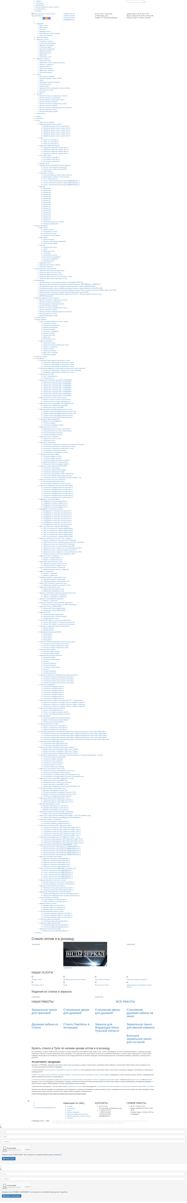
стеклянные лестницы (57, 1075)
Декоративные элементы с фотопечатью (56, 177)
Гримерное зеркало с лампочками (54, 579)
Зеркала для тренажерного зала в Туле (52, 769)
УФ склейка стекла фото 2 (51, 159)
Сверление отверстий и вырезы (49, 82)
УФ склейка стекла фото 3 (51, 161)
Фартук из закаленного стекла (49, 724)
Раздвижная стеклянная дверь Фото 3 (55, 505)
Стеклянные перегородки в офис (53, 472)
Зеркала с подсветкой (46, 64)
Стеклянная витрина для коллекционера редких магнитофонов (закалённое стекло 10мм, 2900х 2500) (72, 731)
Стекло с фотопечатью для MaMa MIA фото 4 (58, 876)
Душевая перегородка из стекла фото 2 (56, 808)
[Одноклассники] (46, 18)
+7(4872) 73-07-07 (69, 14)
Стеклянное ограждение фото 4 (53, 690)
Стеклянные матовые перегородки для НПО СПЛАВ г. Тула (62, 478)
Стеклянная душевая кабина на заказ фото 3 (57, 917)
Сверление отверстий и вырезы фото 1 (55, 147)
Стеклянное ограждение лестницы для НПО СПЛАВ (56, 485)
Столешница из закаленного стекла (54, 450)
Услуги (39, 74)
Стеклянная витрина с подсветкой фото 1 (56, 821)
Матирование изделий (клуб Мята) (50, 632)
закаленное (77, 1070)
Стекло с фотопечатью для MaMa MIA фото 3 (58, 874)
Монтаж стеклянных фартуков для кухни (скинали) (55, 107)
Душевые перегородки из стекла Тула (55, 790)
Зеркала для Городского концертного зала (53, 583)
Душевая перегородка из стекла (49, 804)
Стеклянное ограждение (47, 685)
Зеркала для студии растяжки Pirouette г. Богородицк (56, 811)
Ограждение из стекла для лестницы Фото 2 (57, 513)
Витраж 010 (47, 206)
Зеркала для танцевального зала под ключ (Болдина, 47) (61, 786)
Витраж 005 (47, 196)
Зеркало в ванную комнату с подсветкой (52, 567)
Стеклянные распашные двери (49, 454)
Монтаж (39, 94)
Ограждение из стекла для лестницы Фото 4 (57, 517)
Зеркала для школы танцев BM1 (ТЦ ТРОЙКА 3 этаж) (56, 403)
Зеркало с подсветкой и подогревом (54, 595)
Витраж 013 (47, 212)
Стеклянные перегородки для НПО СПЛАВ (53, 466)
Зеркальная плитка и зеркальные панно (52, 62)
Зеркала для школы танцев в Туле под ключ (57, 782)
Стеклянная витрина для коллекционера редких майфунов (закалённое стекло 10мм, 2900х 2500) (74, 733)
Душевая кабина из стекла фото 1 (54, 905)
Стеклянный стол (48, 378)
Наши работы (40, 113)
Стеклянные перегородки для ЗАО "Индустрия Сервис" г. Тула (59, 837)
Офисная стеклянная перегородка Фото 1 (56, 858)
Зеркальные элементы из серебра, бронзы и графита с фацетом (64, 702)
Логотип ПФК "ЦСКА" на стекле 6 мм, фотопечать (55, 620)
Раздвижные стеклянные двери (49, 499)
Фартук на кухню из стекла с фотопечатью (53, 397)
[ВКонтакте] (44, 18)
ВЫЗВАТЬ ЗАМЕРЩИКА (12, 1196)
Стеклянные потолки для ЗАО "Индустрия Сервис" (55, 825)
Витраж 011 (47, 208)
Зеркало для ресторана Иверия (53, 722)
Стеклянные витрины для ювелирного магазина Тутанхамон (58, 675)
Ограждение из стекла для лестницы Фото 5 (57, 519)
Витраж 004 (47, 194)
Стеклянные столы (45, 57)
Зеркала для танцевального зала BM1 (55, 405)
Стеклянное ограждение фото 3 (53, 692)
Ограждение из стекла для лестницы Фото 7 (57, 522)
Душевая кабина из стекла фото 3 (54, 909)
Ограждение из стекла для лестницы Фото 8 (57, 524)
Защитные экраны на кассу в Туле (50, 272)
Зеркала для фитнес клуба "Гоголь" (54, 565)
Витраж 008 (47, 202)
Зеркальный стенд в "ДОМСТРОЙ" (50, 606)
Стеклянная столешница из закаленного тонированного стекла (63, 444)
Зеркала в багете (44, 66)
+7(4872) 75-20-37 (69, 16)
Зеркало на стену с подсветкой (49, 556)
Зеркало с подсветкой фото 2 (52, 560)
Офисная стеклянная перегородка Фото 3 (56, 862)
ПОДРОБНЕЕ (36, 944)
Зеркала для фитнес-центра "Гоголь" (55, 563)
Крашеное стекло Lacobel (51, 235)
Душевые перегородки (46, 45)
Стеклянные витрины (39, 1079)
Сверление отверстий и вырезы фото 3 (55, 151)
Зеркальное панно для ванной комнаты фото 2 (58, 890)
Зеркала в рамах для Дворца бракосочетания (58, 417)
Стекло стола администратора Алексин (55, 712)
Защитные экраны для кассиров (46, 269)
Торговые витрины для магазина (53, 767)
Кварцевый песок (44, 31)
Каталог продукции (42, 226)
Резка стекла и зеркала (46, 76)
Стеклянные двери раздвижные (49, 419)
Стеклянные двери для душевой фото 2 (56, 927)
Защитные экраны (42, 37)
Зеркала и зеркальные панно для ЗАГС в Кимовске (59, 540)
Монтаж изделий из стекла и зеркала (47, 7)
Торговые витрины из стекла (52, 765)
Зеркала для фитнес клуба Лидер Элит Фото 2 (58, 802)
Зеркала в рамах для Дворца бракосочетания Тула (55, 409)
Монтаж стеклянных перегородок (50, 98)
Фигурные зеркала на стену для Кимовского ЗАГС (59, 554)
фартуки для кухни (134, 1079)
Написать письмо (41, 356)
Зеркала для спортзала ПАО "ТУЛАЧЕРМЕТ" (57, 382)
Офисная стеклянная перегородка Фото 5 (56, 866)
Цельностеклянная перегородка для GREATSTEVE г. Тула (58, 845)
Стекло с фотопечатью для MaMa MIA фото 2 (58, 872)
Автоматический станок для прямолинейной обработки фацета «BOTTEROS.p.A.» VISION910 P (70, 284)
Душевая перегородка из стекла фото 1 (56, 806)
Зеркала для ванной (45, 68)
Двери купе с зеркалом (46, 70)
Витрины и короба (45, 51)
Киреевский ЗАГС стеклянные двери (55, 616)
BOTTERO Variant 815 (46, 296)
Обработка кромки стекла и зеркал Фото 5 (56, 134)
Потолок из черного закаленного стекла (56, 644)
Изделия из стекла (42, 39)
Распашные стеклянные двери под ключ (56, 464)
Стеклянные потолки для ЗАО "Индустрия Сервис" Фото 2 (61, 829)
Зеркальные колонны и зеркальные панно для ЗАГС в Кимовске (63, 542)
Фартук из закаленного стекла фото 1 (55, 726)
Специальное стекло (50, 233)
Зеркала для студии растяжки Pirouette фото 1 (58, 813)
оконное (46, 1070)
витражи (148, 1079)
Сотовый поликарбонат (50, 259)
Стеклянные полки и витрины (52, 761)
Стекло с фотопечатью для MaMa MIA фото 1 (58, 870)
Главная (38, 1)
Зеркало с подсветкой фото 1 (52, 558)
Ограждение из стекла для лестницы (51, 509)
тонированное (60, 1070)
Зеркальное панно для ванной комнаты (52, 886)
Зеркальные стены (45, 61)
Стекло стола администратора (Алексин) (52, 708)
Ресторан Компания (49, 663)
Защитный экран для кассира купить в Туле (53, 278)
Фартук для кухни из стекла (48, 427)
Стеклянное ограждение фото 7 (53, 694)
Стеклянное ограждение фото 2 (53, 686)
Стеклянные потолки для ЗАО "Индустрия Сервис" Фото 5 (61, 835)
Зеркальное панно (49, 440)
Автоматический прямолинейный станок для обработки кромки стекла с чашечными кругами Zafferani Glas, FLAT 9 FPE (77, 290)
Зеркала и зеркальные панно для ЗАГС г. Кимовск (55, 538)
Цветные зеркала (48, 239)
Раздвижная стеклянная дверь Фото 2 (55, 503)
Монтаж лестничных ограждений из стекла (53, 103)
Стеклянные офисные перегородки (54, 470)
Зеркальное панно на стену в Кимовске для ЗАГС (59, 546)
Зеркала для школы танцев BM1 (53, 407)
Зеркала (46, 661)
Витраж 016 (47, 218)
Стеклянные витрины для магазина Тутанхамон (58, 677)
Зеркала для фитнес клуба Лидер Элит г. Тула (54, 798)
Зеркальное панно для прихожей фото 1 (56, 931)
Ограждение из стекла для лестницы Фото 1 (57, 511)
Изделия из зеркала (43, 59)
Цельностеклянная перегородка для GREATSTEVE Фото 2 (62, 849)
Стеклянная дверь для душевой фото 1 (56, 921)
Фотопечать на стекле (46, 90)
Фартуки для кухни (45, 53)
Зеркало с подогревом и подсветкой (54, 597)
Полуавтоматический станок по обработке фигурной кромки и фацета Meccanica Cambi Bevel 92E (70, 288)
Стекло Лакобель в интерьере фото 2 (55, 901)
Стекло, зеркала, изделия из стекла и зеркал (53, 321)
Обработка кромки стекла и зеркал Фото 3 (56, 130)
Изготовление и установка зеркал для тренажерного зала (61, 774)
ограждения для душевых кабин (108, 1079)
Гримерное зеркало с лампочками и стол (52, 577)
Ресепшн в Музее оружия (47, 649)
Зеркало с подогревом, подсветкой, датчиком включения (57, 593)
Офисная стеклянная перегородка (50, 856)
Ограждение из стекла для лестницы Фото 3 (57, 515)
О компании (39, 3)
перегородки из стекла (90, 1079)
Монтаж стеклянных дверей (48, 102)
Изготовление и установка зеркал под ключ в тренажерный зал (63, 776)
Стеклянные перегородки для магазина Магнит (54, 626)
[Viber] (49, 18)
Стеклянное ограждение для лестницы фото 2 (58, 493)
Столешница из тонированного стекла (55, 452)
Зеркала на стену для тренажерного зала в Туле (58, 770)
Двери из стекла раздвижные (52, 421)
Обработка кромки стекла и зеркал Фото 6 (56, 136)
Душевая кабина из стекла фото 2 (54, 907)
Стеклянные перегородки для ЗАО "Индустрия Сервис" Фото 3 (63, 843)
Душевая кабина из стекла (47, 903)
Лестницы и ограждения (47, 49)
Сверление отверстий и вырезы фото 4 (55, 153)
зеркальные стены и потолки (95, 1075)
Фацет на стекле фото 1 (51, 140)
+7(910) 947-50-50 (69, 18)
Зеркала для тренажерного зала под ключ (56, 772)
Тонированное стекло (50, 231)
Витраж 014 (47, 214)
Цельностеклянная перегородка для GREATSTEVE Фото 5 (62, 854)
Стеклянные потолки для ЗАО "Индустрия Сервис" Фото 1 (61, 827)
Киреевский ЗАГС (45, 612)
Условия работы (41, 9)
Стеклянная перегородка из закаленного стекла (54, 360)
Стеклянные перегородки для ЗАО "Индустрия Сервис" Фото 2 (63, 841)
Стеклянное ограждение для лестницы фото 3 (58, 487)
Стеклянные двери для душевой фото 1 (56, 925)
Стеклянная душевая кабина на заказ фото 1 (57, 913)
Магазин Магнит (48, 628)
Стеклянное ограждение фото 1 (53, 688)
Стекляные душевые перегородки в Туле (52, 788)
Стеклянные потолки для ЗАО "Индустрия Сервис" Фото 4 (61, 833)
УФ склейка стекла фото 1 (51, 157)
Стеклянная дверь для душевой (49, 919)
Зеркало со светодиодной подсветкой (51, 599)
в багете (83, 1075)
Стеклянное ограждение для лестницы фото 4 (58, 489)
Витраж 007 (47, 200)
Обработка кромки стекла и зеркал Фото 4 (56, 132)
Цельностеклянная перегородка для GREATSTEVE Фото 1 (62, 847)
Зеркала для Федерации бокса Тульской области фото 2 (61, 895)
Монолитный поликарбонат (52, 257)
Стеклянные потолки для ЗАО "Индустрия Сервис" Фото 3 (61, 831)
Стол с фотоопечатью (50, 179)
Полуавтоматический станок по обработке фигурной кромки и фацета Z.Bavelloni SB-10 (67, 286)
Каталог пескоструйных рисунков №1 (55, 167)
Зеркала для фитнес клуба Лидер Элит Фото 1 (58, 800)
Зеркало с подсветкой (46, 571)
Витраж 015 (47, 216)
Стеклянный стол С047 (46, 374)
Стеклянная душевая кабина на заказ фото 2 (57, 915)
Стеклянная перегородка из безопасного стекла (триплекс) (62, 370)
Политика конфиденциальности (46, 1107)
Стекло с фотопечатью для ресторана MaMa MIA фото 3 (61, 185)
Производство (40, 5)
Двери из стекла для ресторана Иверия (56, 720)
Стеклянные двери (45, 47)
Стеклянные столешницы (47, 442)
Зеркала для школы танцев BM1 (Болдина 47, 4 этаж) (56, 778)
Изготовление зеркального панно (54, 481)
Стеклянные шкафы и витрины (53, 759)
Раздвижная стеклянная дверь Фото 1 (55, 501)
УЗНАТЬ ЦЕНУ (9, 1159)
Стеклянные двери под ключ (52, 458)
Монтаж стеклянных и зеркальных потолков (53, 96)
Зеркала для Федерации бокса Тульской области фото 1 (61, 894)
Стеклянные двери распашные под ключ (56, 460)
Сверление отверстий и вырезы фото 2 (55, 149)
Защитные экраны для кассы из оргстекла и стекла (55, 276)
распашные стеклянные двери (72, 1079)
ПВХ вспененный (48, 251)
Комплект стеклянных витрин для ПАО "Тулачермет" (56, 603)
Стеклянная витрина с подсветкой (50, 819)
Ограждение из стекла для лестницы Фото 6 (57, 520)
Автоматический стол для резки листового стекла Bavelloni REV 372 (61, 282)
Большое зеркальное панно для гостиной (52, 880)
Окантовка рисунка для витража (53, 222)
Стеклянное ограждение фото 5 (53, 696)
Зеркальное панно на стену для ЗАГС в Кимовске (59, 544)
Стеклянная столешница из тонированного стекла (59, 446)
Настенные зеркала (45, 72)
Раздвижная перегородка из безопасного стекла (58, 372)
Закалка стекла (44, 86)
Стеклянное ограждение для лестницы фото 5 (58, 495)
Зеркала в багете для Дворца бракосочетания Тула (59, 411)
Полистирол (47, 253)
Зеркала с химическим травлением (54, 241)
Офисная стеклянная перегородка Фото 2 (56, 860)
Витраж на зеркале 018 (50, 224)
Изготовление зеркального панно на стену (56, 483)
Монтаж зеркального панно (48, 109)
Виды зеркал (43, 27)
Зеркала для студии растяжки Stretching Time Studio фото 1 (62, 817)
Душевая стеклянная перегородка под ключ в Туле (59, 794)
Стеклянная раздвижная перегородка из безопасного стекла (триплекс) (62, 368)
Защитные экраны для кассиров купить (51, 270)
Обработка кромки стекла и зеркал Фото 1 (56, 126)
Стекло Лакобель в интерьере (49, 897)
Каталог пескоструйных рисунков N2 (55, 169)
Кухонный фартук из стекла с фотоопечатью (57, 175)
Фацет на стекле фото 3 (51, 144)
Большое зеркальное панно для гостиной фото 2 (59, 884)
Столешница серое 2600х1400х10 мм (51, 741)
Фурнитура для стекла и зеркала (49, 33)
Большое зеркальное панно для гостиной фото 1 (59, 882)
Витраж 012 (47, 210)
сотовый (99, 1086)
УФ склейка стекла (45, 84)
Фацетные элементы (46, 35)
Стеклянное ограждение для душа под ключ (57, 796)
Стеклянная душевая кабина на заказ (51, 911)
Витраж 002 (47, 190)
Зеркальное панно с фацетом (49, 436)
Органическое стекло (50, 247)
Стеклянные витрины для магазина (54, 757)
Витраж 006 (47, 198)
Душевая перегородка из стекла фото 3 (56, 810)
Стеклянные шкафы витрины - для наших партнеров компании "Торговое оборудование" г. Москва (71, 755)
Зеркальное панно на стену (52, 438)
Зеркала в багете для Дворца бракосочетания (58, 415)
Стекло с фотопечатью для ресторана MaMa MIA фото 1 (61, 181)
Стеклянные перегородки (47, 43)
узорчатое (69, 1070)
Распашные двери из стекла (52, 456)
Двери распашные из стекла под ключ (55, 462)
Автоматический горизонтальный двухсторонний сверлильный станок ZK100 (63, 292)
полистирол (150, 1086)
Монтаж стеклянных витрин (48, 105)
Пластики (42, 29)
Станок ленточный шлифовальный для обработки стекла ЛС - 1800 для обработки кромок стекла (70, 294)
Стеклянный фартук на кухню (52, 435)
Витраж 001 (47, 188)
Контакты (38, 11)
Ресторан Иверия (45, 716)
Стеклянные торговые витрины (53, 763)
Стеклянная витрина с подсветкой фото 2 (56, 823)
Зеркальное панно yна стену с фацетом (52, 479)
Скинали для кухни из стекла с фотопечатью (57, 431)
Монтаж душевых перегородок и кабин (51, 100)
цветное (52, 1070)
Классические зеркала (50, 243)
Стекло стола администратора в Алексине (56, 714)
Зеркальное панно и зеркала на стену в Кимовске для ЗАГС (62, 548)
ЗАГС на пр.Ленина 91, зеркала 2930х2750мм (54, 526)
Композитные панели (50, 255)
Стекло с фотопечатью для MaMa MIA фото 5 (58, 878)
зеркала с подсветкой (72, 1075)
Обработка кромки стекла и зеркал (50, 78)
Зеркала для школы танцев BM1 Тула (55, 780)
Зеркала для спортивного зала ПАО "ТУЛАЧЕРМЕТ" (56, 380)
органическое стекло (74, 1086)
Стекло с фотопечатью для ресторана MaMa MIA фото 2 (61, 183)
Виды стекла (43, 25)
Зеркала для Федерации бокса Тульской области (55, 892)
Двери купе (43, 55)
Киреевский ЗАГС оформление (53, 614)
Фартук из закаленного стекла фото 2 (55, 727)
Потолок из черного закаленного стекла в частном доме (57, 642)
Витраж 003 (47, 192)
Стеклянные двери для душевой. (49, 923)
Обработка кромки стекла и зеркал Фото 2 (56, 128)
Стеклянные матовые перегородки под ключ (57, 476)
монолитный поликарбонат (112, 1086)
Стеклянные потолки (46, 41)
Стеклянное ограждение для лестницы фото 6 (58, 497)
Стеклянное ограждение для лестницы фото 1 (58, 491)
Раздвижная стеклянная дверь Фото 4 (55, 507)
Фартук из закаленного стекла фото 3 (55, 729)
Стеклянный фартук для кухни (53, 433)
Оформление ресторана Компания (50, 655)
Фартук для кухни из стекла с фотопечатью (57, 429)
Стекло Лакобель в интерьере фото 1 (55, 899)
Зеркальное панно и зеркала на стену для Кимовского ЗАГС (62, 552)
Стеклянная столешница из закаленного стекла (58, 448)
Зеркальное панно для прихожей (50, 929)
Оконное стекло (48, 229)
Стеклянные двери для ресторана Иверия (56, 718)
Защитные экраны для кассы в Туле (50, 274)
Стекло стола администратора (53, 710)
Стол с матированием (50, 376)
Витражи (42, 92)
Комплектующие (48, 261)
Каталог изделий (41, 319)
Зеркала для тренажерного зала (49, 587)
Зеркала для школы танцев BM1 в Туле (55, 784)
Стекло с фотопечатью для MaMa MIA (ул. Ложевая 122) (57, 868)
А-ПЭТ (45, 249)
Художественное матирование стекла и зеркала (54, 88)
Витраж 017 (47, 220)
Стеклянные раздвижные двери (53, 425)
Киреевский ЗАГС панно (51, 618)
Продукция (40, 23)
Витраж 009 (47, 204)
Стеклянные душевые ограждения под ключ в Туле (59, 792)
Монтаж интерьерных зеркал (48, 111)
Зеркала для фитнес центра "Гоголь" (51, 561)
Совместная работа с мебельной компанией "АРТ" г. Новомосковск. (61, 700)
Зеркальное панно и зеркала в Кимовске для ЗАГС (59, 550)
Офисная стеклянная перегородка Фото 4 (56, 864)
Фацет (41, 80)
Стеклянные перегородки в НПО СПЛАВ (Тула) (58, 474)
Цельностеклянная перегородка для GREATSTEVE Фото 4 (62, 852)
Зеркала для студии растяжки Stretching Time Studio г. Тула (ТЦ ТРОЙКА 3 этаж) (65, 815)
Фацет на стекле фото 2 (51, 142)
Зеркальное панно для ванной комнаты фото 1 (58, 888)
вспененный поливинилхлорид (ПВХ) (134, 1086)
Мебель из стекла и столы (41, 1075)
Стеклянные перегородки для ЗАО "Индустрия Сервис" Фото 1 (63, 839)
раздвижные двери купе (54, 1079)
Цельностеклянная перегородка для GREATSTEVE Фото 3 (62, 851)
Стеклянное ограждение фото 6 (53, 698)
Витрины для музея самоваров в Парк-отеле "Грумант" (57, 747)
